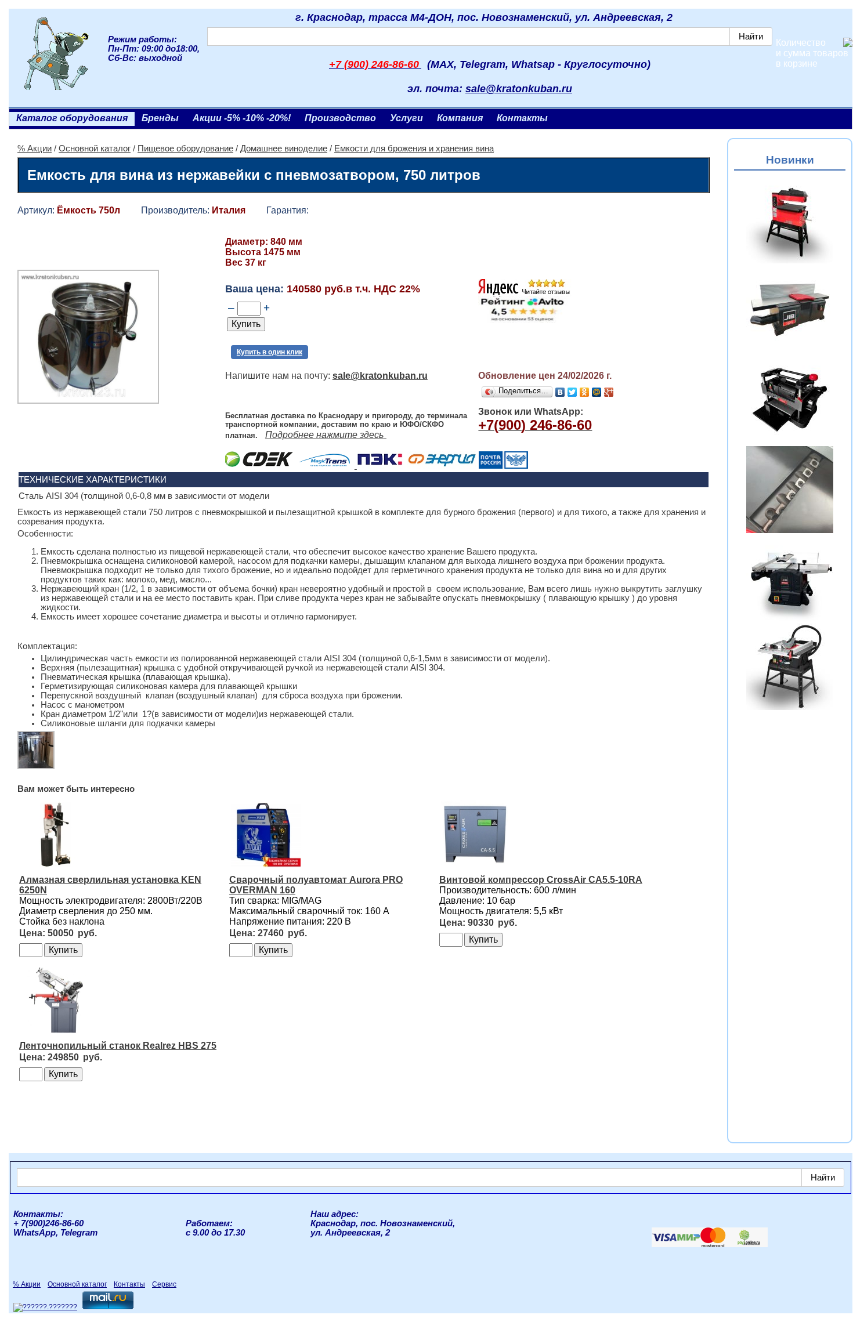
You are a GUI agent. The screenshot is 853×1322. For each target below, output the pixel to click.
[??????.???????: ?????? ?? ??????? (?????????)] (45, 1307)
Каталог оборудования (72, 118)
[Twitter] (572, 392)
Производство (340, 118)
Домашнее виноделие (283, 148)
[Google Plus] (609, 392)
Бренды (160, 118)
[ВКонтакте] (560, 392)
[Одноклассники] (585, 392)
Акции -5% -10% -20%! (242, 118)
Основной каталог (95, 148)
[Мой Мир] (597, 392)
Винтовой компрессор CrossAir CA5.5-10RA (540, 880)
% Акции (34, 148)
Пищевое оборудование (185, 148)
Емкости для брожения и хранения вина (414, 148)
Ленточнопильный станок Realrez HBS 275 (117, 1046)
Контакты (522, 118)
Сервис (164, 1284)
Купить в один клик (269, 352)
